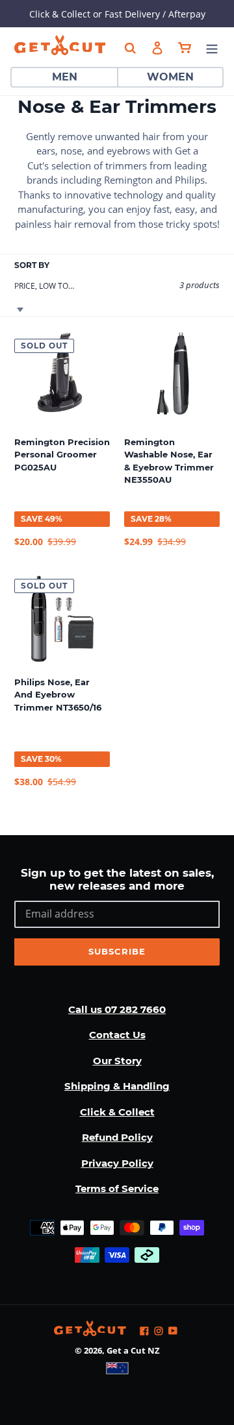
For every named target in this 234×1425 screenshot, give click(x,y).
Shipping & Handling (117, 1086)
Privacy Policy (117, 1163)
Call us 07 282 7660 (117, 1009)
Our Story (117, 1060)
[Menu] (212, 47)
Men (64, 77)
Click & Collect (117, 1112)
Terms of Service (117, 1188)
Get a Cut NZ (133, 1350)
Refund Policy (117, 1137)
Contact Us (117, 1035)
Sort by (31, 265)
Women (170, 77)
